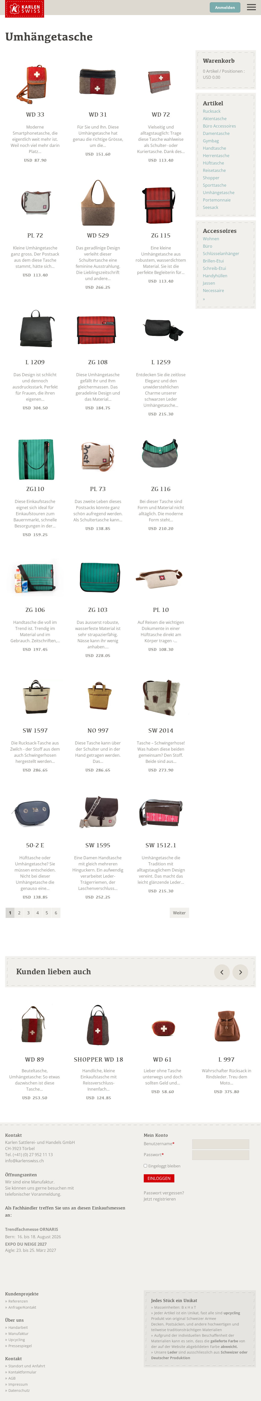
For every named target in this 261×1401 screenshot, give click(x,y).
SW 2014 (160, 730)
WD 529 (98, 235)
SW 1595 (97, 845)
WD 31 (98, 114)
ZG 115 (161, 235)
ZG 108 (98, 362)
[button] (10, 913)
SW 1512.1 (161, 845)
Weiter (179, 913)
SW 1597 (35, 730)
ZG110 (35, 489)
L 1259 (161, 362)
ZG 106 (35, 609)
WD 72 (161, 114)
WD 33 (35, 114)
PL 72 (35, 235)
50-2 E (35, 845)
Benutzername (159, 1144)
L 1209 (35, 362)
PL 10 (161, 609)
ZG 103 (98, 609)
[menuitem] (67, 1300)
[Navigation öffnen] (251, 7)
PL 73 (98, 489)
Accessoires (220, 230)
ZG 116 (161, 489)
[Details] (34, 1052)
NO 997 (98, 730)
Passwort (154, 1155)
